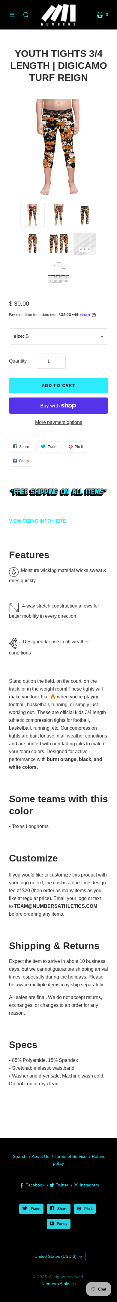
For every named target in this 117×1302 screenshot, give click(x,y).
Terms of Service (70, 1156)
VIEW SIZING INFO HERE (37, 521)
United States (55, 1256)
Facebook (35, 1185)
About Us (40, 1156)
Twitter (62, 1185)
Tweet (35, 1209)
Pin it (88, 1209)
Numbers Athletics (58, 1283)
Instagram (89, 1185)
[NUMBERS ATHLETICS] (58, 15)
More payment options (58, 422)
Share (62, 1209)
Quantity (18, 360)
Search (19, 1156)
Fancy (62, 1224)
